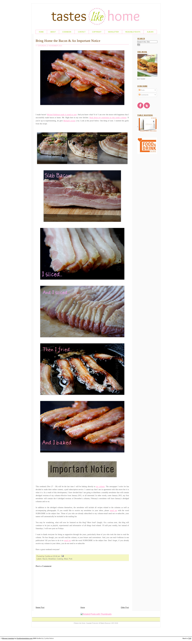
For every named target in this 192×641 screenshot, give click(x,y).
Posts (142, 90)
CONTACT (81, 32)
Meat (66, 559)
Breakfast (52, 559)
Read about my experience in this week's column (107, 117)
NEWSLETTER (113, 32)
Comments (144, 95)
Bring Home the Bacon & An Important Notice (68, 41)
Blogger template (8, 638)
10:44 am (56, 556)
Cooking (60, 559)
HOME (41, 32)
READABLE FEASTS (132, 32)
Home (82, 607)
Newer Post (40, 607)
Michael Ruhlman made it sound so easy (62, 115)
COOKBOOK (66, 32)
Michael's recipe (69, 121)
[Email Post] (62, 556)
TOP (189, 638)
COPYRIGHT (96, 32)
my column (100, 486)
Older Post (125, 607)
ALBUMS (150, 32)
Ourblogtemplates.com (25, 638)
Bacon (45, 559)
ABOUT (53, 32)
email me (113, 510)
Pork (70, 559)
